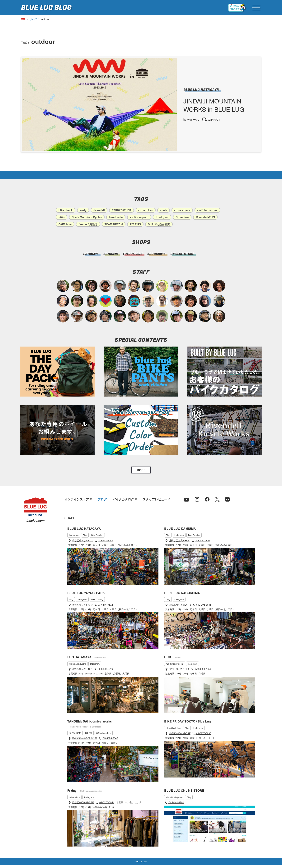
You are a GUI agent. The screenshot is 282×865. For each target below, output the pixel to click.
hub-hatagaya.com (174, 663)
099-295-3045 (203, 604)
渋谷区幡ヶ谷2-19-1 (82, 668)
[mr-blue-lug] (105, 301)
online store (74, 797)
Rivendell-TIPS (205, 217)
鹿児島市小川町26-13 (180, 604)
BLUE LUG (46, 7)
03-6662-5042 (105, 540)
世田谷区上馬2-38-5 (179, 540)
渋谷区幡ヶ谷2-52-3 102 (84, 738)
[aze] (134, 316)
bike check (66, 210)
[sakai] (176, 316)
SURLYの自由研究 (159, 224)
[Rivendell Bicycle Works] (224, 430)
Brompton (182, 217)
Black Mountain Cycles (87, 217)
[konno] (191, 301)
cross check (182, 210)
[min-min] (77, 316)
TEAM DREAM (114, 224)
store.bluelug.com (174, 797)
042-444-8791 (176, 802)
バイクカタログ (123, 499)
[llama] (77, 301)
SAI (90, 732)
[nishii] (148, 316)
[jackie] (205, 301)
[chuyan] (191, 286)
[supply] (162, 301)
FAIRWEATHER (121, 210)
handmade (116, 217)
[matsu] (120, 316)
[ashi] (134, 286)
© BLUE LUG (141, 861)
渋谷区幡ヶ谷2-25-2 (179, 668)
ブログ (33, 19)
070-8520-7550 (203, 668)
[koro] (91, 286)
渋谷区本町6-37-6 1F (179, 733)
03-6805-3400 (202, 540)
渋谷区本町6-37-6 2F (83, 802)
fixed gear (162, 217)
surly (83, 210)
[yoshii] (219, 286)
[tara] (148, 286)
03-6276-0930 (203, 733)
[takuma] (105, 316)
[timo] (162, 316)
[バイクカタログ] (224, 372)
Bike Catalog (97, 535)
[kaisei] (148, 301)
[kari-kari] (91, 301)
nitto (62, 217)
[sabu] (120, 286)
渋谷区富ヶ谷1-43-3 (82, 604)
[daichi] (120, 301)
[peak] (219, 301)
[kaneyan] (91, 316)
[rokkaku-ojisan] (134, 301)
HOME (23, 19)
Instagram (73, 535)
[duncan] (191, 316)
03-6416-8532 (105, 604)
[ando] (77, 286)
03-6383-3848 (110, 738)
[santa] (63, 286)
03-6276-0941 (106, 802)
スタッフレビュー (155, 499)
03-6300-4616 (105, 668)
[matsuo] (219, 316)
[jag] (205, 316)
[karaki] (176, 301)
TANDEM (76, 732)
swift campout (139, 217)
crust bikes (145, 210)
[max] (105, 286)
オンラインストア (76, 499)
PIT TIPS (135, 224)
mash (163, 210)
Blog (85, 535)
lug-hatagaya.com (77, 663)
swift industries (207, 210)
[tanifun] (205, 286)
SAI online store (103, 732)
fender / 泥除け (88, 224)
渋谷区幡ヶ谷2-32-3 (82, 540)
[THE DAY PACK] (57, 372)
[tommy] (63, 316)
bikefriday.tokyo (173, 727)
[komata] (162, 286)
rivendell (99, 210)
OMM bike (65, 224)
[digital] (63, 301)
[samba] (176, 286)
